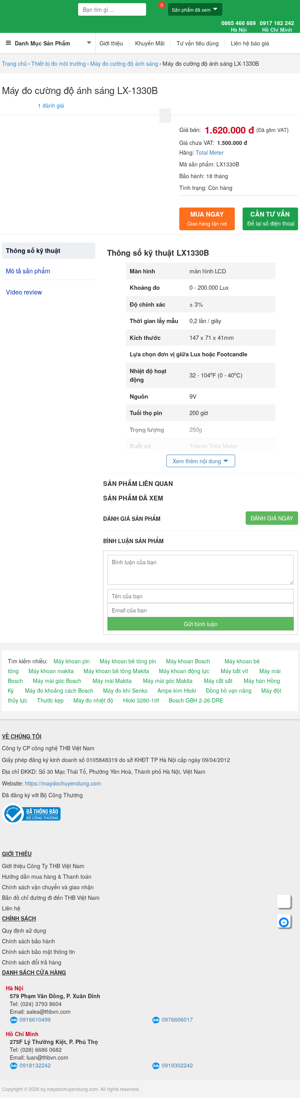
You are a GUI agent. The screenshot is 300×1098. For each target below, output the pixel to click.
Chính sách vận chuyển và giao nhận (48, 887)
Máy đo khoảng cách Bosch (59, 690)
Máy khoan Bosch (188, 661)
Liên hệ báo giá (250, 43)
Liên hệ (11, 908)
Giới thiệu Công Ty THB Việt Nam (43, 866)
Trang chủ (14, 63)
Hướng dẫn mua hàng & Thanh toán (46, 876)
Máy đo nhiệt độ (93, 700)
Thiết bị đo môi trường (58, 63)
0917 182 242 (277, 26)
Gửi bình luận (201, 624)
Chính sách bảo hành (28, 941)
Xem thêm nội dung (197, 461)
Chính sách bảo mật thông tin (38, 951)
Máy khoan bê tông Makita (116, 671)
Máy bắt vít (234, 671)
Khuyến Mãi (149, 43)
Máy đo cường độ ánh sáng (124, 63)
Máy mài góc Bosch (57, 680)
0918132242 (35, 1065)
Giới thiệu (111, 43)
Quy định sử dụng (24, 930)
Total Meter (210, 152)
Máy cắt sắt (218, 680)
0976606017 (177, 1019)
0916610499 (35, 1019)
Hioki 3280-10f (141, 700)
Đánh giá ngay (272, 518)
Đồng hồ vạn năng (229, 690)
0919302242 (177, 1065)
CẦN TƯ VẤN (271, 218)
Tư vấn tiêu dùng (198, 43)
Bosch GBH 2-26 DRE (196, 700)
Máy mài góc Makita (168, 680)
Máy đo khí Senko (125, 690)
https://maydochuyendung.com (63, 783)
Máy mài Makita (112, 680)
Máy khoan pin (72, 661)
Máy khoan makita (51, 671)
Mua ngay (207, 218)
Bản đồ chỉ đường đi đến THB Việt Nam (51, 897)
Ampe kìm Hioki (176, 690)
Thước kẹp (50, 700)
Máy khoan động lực (184, 671)
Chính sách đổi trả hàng (31, 962)
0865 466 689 (238, 26)
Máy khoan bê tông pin (128, 661)
